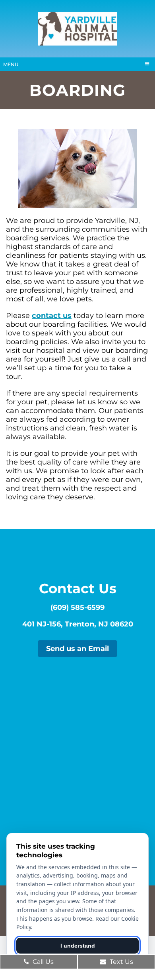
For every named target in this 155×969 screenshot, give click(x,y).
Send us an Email (77, 648)
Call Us (42, 961)
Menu (11, 64)
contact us (52, 315)
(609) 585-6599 (77, 607)
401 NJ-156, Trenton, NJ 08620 (77, 624)
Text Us (120, 961)
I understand (77, 945)
